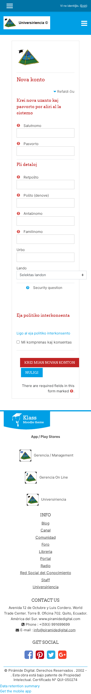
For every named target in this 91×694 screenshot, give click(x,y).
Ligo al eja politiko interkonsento (43, 333)
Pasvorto (31, 144)
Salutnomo (32, 125)
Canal (46, 530)
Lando (22, 268)
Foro (45, 544)
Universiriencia (46, 587)
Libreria (45, 551)
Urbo (21, 250)
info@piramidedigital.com (55, 630)
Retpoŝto (31, 177)
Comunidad (45, 537)
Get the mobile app (15, 691)
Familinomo (33, 231)
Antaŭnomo (33, 213)
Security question (47, 287)
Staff (45, 580)
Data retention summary (20, 686)
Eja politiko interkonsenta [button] (43, 315)
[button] (29, 288)
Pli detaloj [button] (27, 164)
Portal (45, 558)
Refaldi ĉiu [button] (65, 91)
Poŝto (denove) (36, 195)
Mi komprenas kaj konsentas (46, 342)
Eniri (83, 5)
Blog (45, 523)
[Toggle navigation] (84, 23)
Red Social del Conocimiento (45, 572)
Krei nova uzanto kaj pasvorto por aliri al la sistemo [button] (39, 107)
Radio (46, 565)
